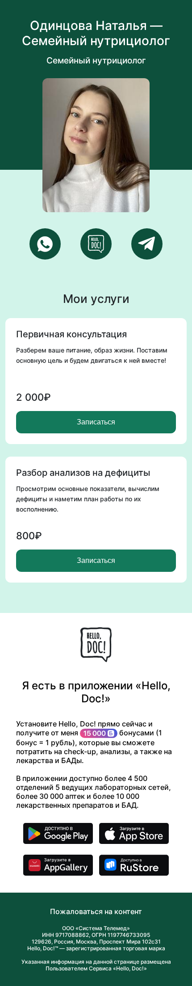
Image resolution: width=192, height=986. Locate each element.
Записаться (96, 422)
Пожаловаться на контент (96, 911)
